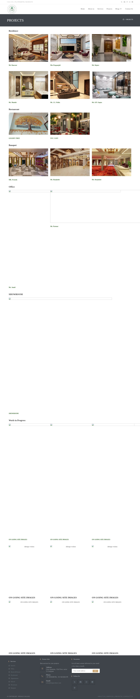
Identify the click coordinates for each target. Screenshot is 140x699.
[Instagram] (86, 682)
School (13, 681)
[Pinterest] (74, 688)
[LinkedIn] (92, 682)
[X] (74, 682)
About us (101, 696)
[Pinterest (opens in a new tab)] (127, 2)
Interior (13, 665)
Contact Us (128, 696)
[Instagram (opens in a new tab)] (129, 2)
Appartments (14, 678)
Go (95, 671)
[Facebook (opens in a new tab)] (124, 2)
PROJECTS (129, 19)
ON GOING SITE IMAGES (18, 539)
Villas (12, 669)
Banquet (13, 688)
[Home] (123, 19)
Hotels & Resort (15, 672)
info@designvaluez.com (53, 683)
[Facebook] (80, 682)
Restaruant (14, 685)
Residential (14, 675)
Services (110, 696)
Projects (118, 696)
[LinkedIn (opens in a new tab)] (132, 2)
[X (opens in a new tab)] (121, 2)
